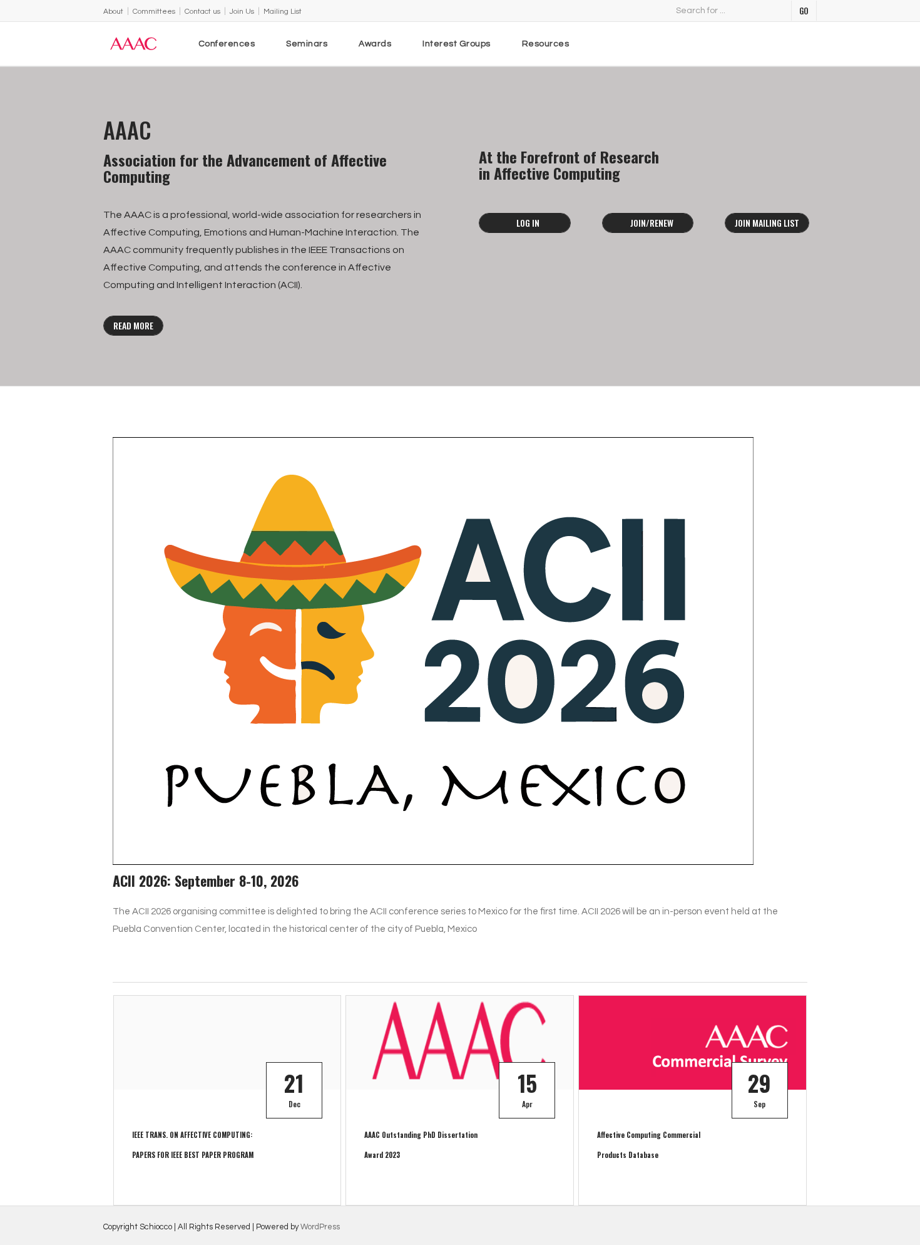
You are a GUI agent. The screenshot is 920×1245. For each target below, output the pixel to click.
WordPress (320, 1226)
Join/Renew (650, 222)
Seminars (306, 43)
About (113, 12)
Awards (375, 43)
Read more (133, 325)
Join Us (242, 12)
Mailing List (282, 12)
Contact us (202, 12)
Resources (546, 43)
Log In (527, 222)
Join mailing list (767, 222)
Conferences (226, 43)
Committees (154, 12)
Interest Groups (456, 43)
